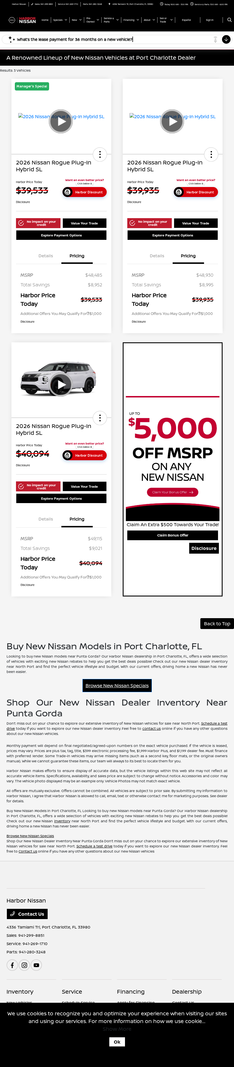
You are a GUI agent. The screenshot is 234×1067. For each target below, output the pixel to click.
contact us (151, 728)
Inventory (20, 991)
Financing (131, 991)
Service (72, 991)
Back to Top (217, 623)
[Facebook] (12, 965)
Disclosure (204, 548)
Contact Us (30, 914)
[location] (109, 4)
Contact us (28, 851)
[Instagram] (24, 965)
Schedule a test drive (94, 846)
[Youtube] (36, 965)
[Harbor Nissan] (22, 20)
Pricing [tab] (77, 256)
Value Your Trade (84, 223)
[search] (229, 20)
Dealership (187, 991)
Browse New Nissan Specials (117, 685)
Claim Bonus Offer (172, 535)
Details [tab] (46, 256)
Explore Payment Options (61, 235)
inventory (62, 821)
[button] (100, 154)
